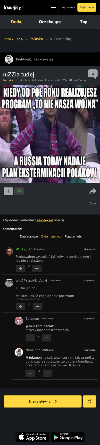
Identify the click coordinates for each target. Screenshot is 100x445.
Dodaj (17, 21)
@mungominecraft (40, 326)
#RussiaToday (78, 80)
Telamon (32, 318)
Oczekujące (50, 21)
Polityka (36, 39)
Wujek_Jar (24, 249)
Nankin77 (32, 350)
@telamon (33, 357)
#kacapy (50, 80)
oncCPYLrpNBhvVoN (31, 280)
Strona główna (40, 401)
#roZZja (62, 80)
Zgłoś (93, 203)
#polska (25, 80)
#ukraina (37, 80)
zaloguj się (44, 220)
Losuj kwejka (89, 401)
